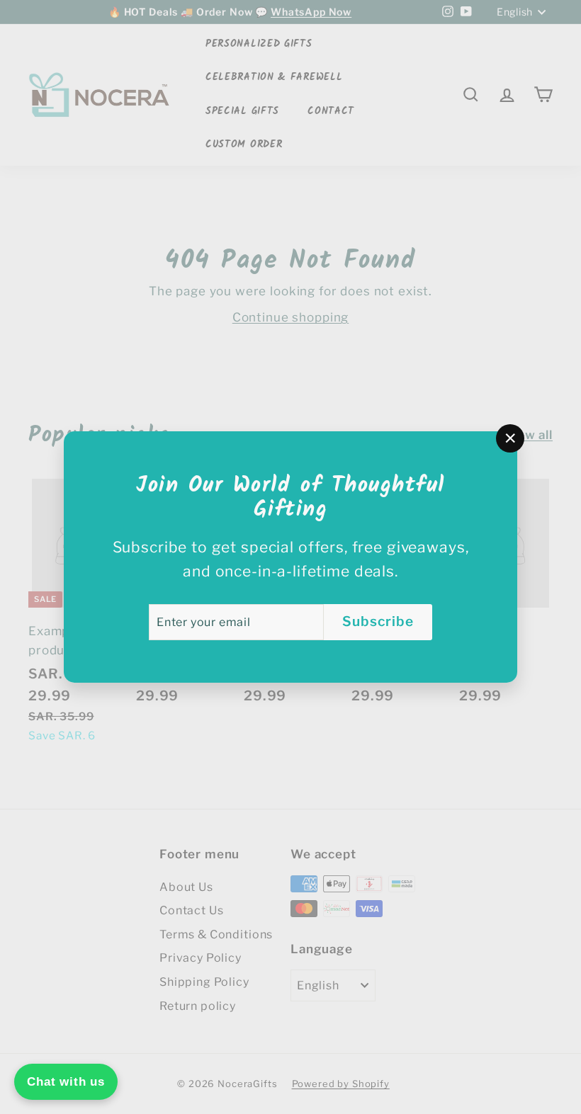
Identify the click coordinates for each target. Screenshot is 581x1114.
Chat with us (66, 1082)
